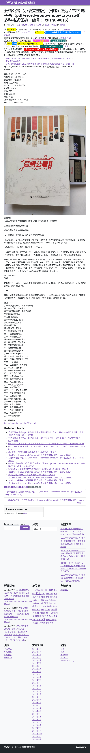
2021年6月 (36, 683)
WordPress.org (67, 660)
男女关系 (37, 487)
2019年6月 (36, 702)
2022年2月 (36, 669)
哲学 (39, 613)
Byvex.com (81, 747)
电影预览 (8, 652)
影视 (47, 623)
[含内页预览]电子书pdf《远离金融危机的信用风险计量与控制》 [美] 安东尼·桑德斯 (72, 578)
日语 (46, 603)
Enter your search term (14, 524)
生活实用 (51, 606)
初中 (54, 603)
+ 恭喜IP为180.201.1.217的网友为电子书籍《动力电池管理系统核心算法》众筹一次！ (40, 58)
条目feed (64, 654)
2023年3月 (36, 654)
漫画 (34, 597)
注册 (62, 649)
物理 (42, 619)
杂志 (51, 616)
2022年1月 (36, 671)
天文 (55, 616)
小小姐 (42, 622)
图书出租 (37, 25)
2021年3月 (36, 691)
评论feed (64, 657)
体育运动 (52, 600)
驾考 (38, 609)
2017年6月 (36, 731)
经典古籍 (50, 619)
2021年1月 (36, 697)
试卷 (52, 613)
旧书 (56, 613)
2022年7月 (36, 663)
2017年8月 (36, 725)
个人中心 (8, 649)
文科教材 (35, 600)
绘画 (43, 612)
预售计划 (8, 657)
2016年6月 (36, 739)
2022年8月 (36, 660)
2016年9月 (36, 736)
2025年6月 (36, 649)
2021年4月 (36, 688)
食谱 (34, 603)
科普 (43, 596)
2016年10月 (37, 733)
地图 (51, 593)
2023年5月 (36, 652)
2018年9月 (36, 708)
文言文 (44, 606)
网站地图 (64, 589)
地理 (42, 609)
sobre (53, 610)
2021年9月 (36, 674)
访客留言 (8, 654)
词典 (42, 600)
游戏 (55, 593)
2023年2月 (36, 657)
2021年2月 (36, 694)
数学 (38, 593)
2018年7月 (36, 714)
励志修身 (54, 597)
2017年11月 (37, 722)
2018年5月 (36, 716)
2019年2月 (36, 705)
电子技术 (49, 589)
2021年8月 (36, 677)
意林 (46, 600)
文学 (39, 606)
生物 (47, 597)
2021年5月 (36, 685)
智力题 (47, 609)
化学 (50, 603)
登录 (25, 513)
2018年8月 (36, 711)
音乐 (48, 612)
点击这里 (66, 29)
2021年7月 (36, 680)
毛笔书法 (44, 616)
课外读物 (36, 616)
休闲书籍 (29, 25)
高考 (38, 603)
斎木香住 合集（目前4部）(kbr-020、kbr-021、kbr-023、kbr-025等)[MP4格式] (72, 531)
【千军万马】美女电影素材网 (19, 2)
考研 (38, 597)
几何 (42, 590)
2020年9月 (36, 700)
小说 (30, 487)
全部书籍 (20, 25)
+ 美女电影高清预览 (12, 61)
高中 (43, 593)
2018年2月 (36, 719)
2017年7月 (36, 728)
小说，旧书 (36, 620)
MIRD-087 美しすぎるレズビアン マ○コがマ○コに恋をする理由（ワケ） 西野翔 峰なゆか (46, 443)
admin (62, 25)
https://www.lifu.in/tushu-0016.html (20, 423)
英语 (51, 623)
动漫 (47, 593)
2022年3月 (36, 666)
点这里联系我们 (65, 38)
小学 (41, 603)
